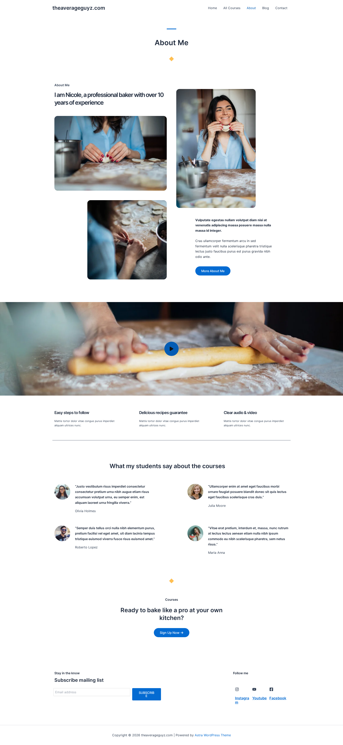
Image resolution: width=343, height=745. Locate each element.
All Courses (231, 8)
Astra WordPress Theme (213, 735)
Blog (265, 8)
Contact (281, 8)
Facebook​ (277, 698)
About (251, 8)
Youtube (259, 698)
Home (212, 8)
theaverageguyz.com (78, 8)
